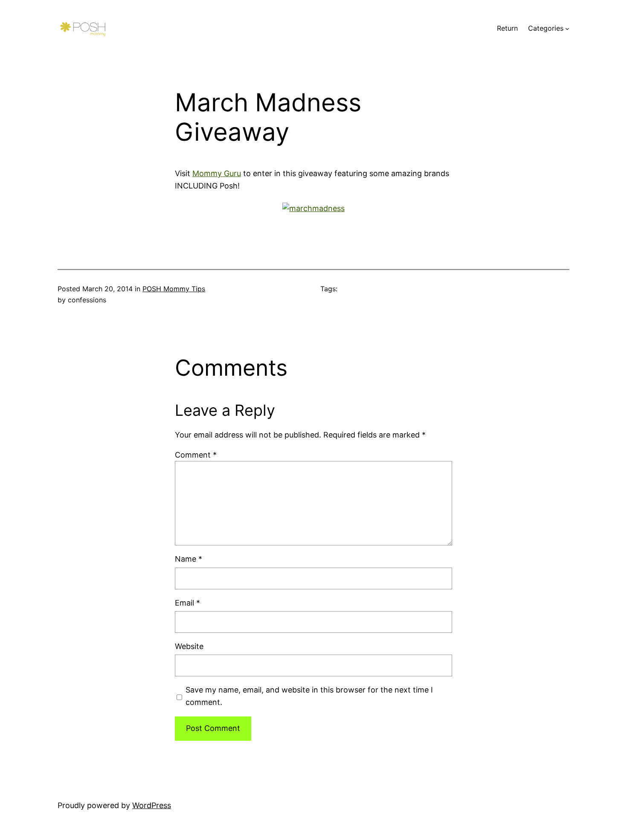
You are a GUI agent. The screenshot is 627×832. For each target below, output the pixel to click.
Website (189, 646)
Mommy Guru (216, 173)
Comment (196, 454)
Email (187, 602)
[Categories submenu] (567, 28)
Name (188, 558)
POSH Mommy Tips (173, 288)
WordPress (151, 805)
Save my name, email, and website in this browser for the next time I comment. (309, 696)
